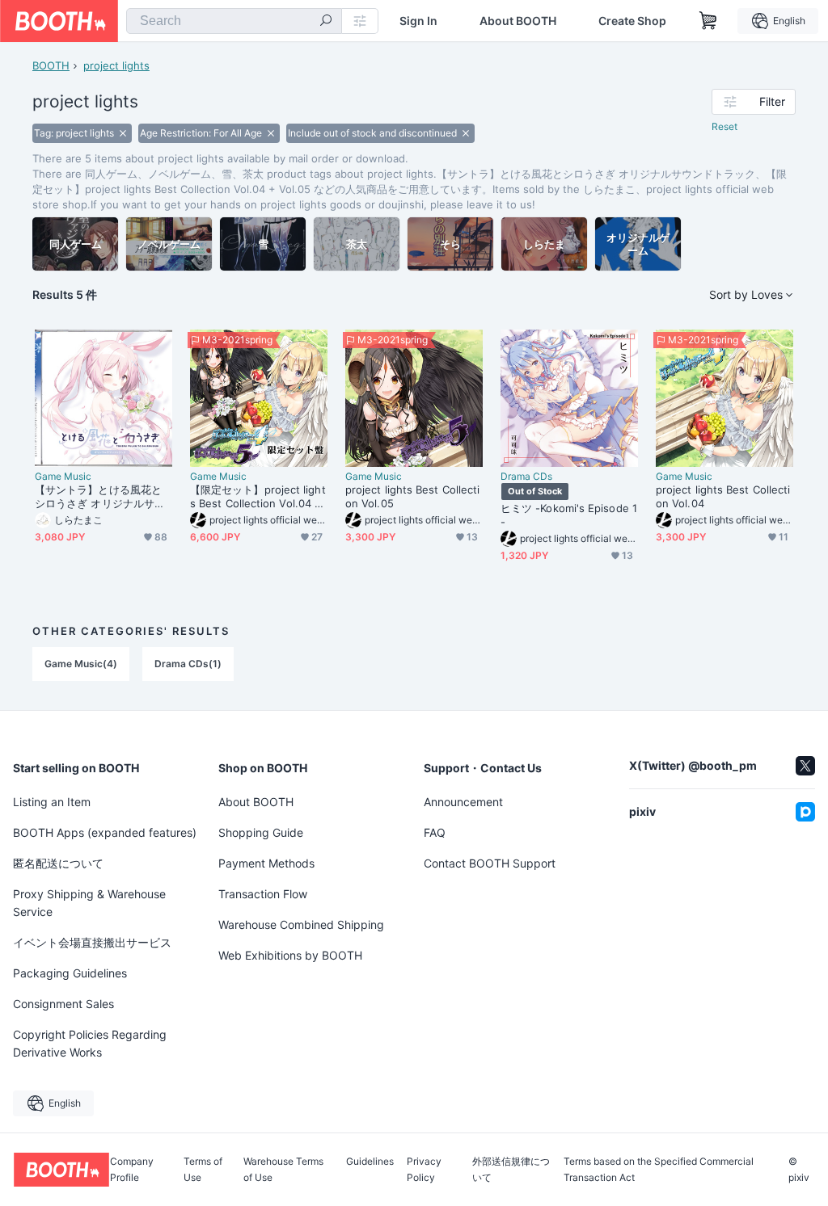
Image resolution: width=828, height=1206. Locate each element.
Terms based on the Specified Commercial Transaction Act (659, 1170)
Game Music (63, 476)
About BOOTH (517, 21)
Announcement (463, 802)
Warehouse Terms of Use (283, 1170)
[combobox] (234, 21)
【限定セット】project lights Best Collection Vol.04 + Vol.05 (258, 497)
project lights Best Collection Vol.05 (412, 496)
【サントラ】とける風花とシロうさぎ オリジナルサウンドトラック (100, 497)
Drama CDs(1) (188, 664)
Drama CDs (526, 476)
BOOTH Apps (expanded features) (104, 832)
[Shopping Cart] (708, 21)
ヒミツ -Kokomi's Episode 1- (569, 515)
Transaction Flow (262, 894)
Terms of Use (203, 1170)
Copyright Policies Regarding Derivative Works (90, 1043)
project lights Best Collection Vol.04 (723, 496)
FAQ (435, 832)
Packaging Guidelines (70, 973)
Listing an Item (52, 802)
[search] (326, 22)
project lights (116, 65)
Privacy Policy (424, 1170)
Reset (724, 126)
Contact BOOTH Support (490, 863)
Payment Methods (266, 863)
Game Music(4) (80, 664)
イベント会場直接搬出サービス (92, 942)
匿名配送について (58, 863)
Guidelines (370, 1162)
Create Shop (632, 21)
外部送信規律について (511, 1170)
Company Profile (132, 1170)
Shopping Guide (260, 832)
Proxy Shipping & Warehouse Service (89, 902)
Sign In (418, 21)
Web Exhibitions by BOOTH (290, 955)
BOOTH (51, 65)
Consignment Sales (63, 1004)
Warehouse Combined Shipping (301, 924)
